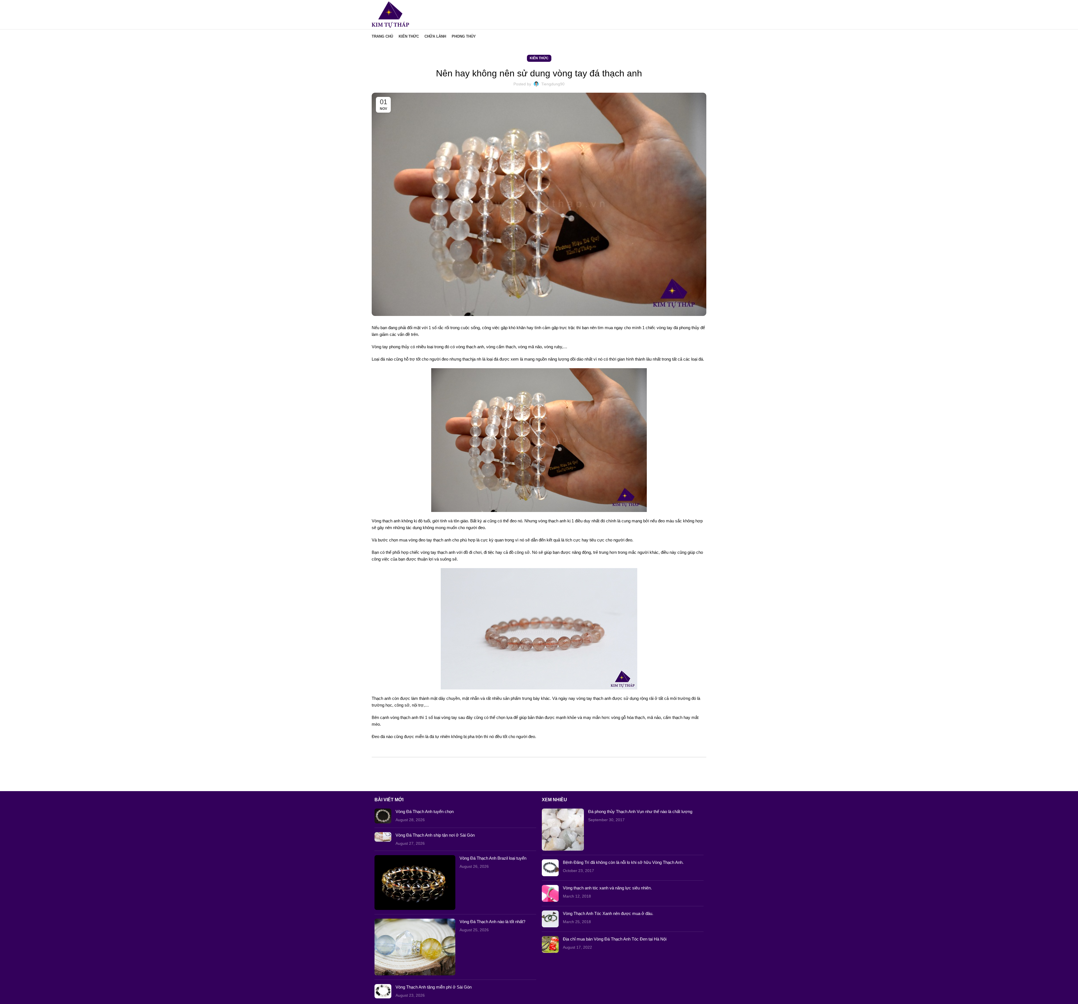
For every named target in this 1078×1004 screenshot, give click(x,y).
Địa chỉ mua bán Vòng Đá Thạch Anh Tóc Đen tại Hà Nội (614, 939)
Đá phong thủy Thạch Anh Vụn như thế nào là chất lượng (640, 811)
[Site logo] (390, 14)
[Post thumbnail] (382, 816)
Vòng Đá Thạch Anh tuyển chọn (425, 811)
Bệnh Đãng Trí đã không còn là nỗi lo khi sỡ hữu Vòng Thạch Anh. (623, 862)
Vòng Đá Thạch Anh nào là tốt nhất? (492, 921)
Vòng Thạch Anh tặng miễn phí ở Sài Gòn (434, 987)
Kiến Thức (539, 58)
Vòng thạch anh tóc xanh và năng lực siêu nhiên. (607, 887)
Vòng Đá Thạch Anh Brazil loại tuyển (493, 858)
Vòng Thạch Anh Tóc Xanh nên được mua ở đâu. (608, 913)
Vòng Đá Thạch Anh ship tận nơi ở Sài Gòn (435, 835)
